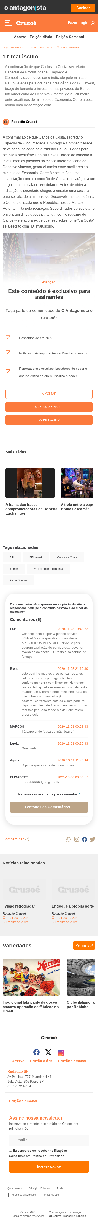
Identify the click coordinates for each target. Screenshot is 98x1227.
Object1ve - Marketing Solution (67, 1215)
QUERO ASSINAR (48, 406)
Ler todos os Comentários (47, 807)
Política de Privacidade (47, 1156)
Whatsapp (68, 839)
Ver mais (82, 945)
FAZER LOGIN (48, 419)
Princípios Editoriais (39, 1188)
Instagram (76, 839)
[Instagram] (61, 1053)
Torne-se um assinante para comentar (47, 794)
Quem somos (14, 1188)
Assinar (83, 8)
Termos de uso (50, 1194)
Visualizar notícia (20, 471)
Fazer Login (78, 23)
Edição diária (41, 37)
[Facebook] (36, 1053)
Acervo (20, 37)
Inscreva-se (49, 1166)
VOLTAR (50, 393)
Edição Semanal (70, 37)
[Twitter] (48, 1053)
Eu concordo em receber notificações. (40, 1150)
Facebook (84, 839)
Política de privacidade (23, 1194)
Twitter (92, 839)
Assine (60, 1188)
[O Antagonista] (25, 8)
